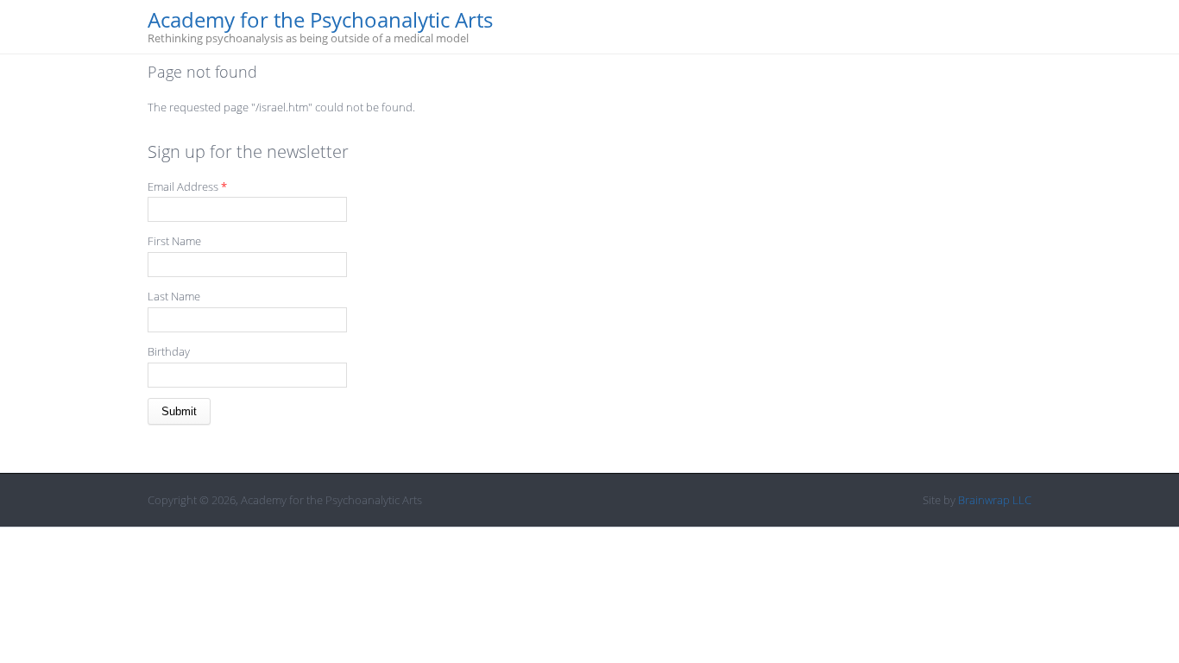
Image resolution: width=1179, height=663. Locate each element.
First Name (174, 241)
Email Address (187, 186)
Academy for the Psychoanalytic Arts (320, 20)
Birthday (169, 351)
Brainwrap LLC (994, 500)
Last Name (174, 296)
